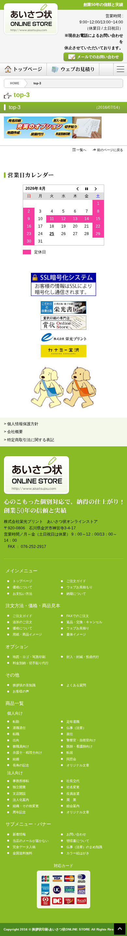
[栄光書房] (63, 312)
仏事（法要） (76, 728)
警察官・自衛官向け (81, 740)
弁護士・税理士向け (27, 752)
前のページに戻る (109, 150)
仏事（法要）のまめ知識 (84, 847)
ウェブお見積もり (79, 587)
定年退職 (72, 721)
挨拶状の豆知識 (24, 685)
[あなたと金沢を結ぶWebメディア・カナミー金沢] (63, 356)
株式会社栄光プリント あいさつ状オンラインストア (51, 521)
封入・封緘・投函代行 (82, 657)
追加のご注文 (22, 622)
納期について (76, 593)
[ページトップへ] (119, 928)
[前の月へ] (75, 188)
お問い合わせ (76, 834)
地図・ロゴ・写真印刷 (29, 657)
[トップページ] (23, 69)
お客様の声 (21, 691)
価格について (22, 587)
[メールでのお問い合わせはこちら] (93, 56)
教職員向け (21, 746)
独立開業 (19, 787)
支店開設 (19, 793)
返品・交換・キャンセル (84, 622)
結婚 (16, 759)
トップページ (22, 581)
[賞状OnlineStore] (63, 328)
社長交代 (72, 781)
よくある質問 (76, 685)
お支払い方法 (22, 593)
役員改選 (72, 793)
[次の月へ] (98, 188)
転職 (16, 734)
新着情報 (19, 834)
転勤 (16, 721)
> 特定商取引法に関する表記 (29, 440)
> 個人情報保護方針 (21, 424)
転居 (69, 752)
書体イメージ (76, 634)
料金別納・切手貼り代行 (31, 663)
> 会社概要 (13, 431)
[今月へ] (86, 188)
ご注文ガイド (76, 581)
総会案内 (72, 806)
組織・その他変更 (26, 806)
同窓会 (71, 759)
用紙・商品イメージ (27, 634)
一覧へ (81, 150)
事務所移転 (21, 781)
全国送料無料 (22, 853)
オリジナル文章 (77, 765)
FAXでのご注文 (77, 616)
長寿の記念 (21, 765)
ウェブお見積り (77, 628)
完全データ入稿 (24, 847)
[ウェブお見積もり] (73, 69)
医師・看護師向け (79, 746)
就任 (69, 734)
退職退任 (19, 728)
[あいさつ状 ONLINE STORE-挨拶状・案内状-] (31, 19)
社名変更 (72, 787)
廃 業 (71, 800)
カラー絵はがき (77, 853)
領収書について (77, 841)
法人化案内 (21, 800)
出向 (16, 740)
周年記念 (19, 812)
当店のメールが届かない (31, 841)
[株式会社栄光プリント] (63, 340)
